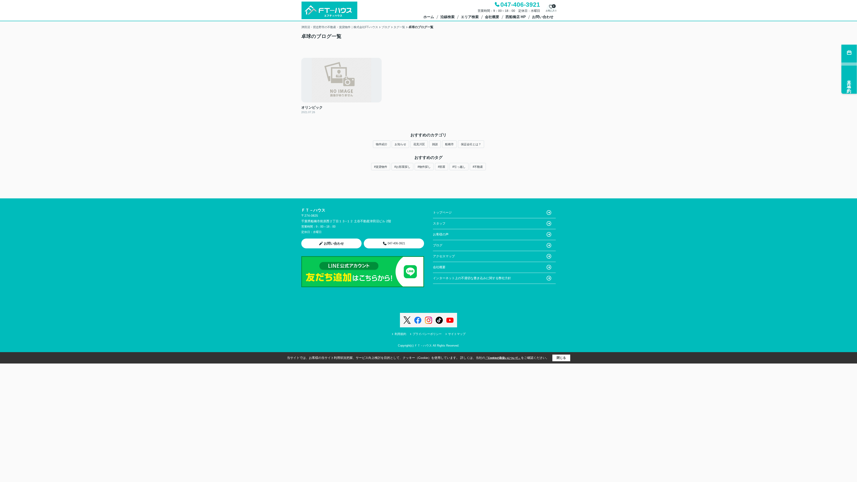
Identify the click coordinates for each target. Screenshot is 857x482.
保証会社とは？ (471, 144)
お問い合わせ (542, 17)
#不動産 (478, 166)
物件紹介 (381, 144)
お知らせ (400, 144)
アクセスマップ (444, 256)
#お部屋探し (402, 166)
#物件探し (424, 166)
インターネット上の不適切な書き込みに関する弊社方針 (472, 278)
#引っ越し (459, 166)
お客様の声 (441, 234)
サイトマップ (457, 334)
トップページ (442, 212)
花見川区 (419, 144)
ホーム (428, 17)
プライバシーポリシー (427, 334)
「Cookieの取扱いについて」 (503, 357)
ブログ (437, 245)
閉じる (561, 357)
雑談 (435, 144)
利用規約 (400, 334)
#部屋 (441, 166)
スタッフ (439, 223)
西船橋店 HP (515, 17)
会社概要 (492, 17)
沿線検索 (447, 17)
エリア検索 (470, 17)
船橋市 (449, 144)
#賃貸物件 (380, 166)
